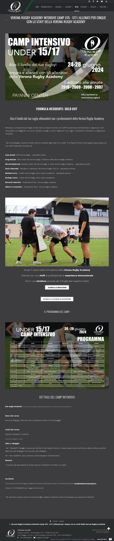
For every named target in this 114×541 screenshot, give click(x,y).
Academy (68, 7)
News (77, 7)
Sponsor (83, 7)
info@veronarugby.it (43, 537)
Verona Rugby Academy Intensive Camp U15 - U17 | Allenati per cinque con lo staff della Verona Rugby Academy (58, 19)
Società (93, 7)
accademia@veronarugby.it (85, 483)
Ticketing (103, 7)
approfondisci (102, 539)
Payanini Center (46, 7)
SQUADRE (58, 7)
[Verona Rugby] (14, 7)
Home (37, 7)
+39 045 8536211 (26, 537)
